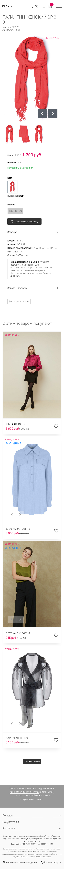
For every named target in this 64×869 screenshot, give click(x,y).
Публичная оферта (51, 862)
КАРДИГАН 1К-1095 (17, 738)
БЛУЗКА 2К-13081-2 (18, 633)
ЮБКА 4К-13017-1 (16, 424)
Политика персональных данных (21, 862)
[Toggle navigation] (59, 6)
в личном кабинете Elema (32, 789)
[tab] (32, 232)
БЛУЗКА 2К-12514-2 (18, 528)
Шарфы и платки (20, 301)
